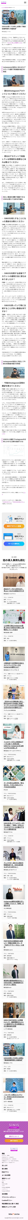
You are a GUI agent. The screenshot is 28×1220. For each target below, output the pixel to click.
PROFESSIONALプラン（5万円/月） (9, 1159)
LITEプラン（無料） (6, 1155)
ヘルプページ (4, 1189)
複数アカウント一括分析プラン (8, 1162)
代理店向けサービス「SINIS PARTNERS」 (10, 1160)
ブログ (3, 1185)
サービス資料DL (14, 543)
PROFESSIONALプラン (18, 502)
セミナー (4, 1180)
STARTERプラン (7, 502)
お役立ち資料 (4, 1183)
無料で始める (14, 1141)
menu (25, 2)
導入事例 (6, 7)
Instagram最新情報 (6, 1187)
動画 (3, 1182)
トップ (3, 7)
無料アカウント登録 (14, 526)
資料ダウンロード (14, 1136)
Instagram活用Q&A (6, 1190)
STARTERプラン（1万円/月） (8, 1157)
